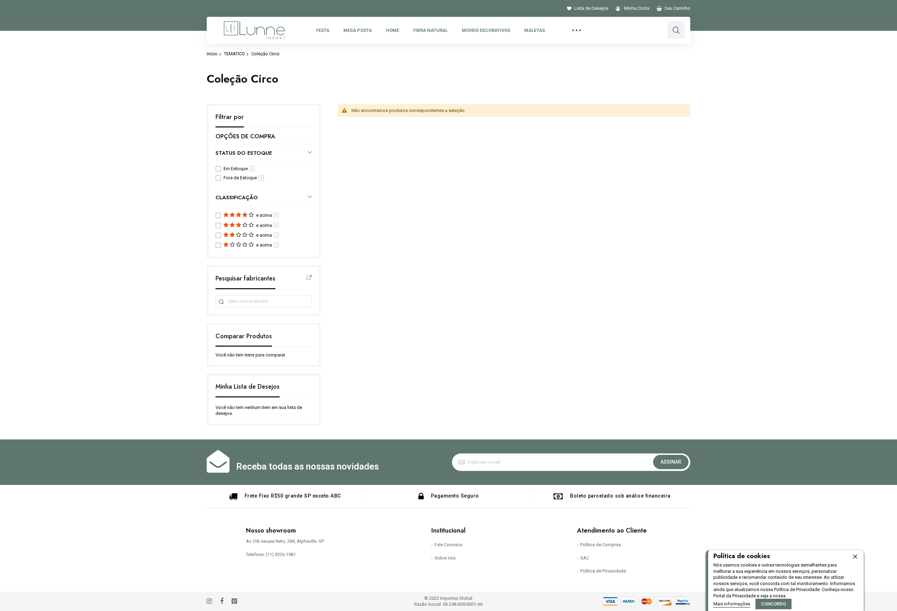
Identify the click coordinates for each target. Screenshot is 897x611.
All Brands (309, 277)
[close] (855, 556)
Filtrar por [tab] (229, 117)
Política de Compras (600, 544)
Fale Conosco (448, 544)
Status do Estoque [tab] (243, 153)
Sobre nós (445, 558)
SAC (584, 558)
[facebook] (222, 601)
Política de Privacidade (603, 571)
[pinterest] (234, 601)
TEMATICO (234, 53)
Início (212, 53)
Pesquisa (676, 30)
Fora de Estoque (243, 177)
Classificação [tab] (236, 197)
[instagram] (209, 601)
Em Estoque (238, 168)
